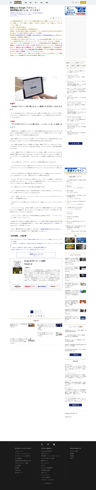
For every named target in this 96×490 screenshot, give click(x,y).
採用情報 (72, 456)
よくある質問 (18, 465)
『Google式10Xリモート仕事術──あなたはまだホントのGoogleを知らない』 (35, 35)
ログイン (77, 2)
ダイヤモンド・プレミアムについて (22, 453)
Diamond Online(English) (46, 451)
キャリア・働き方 (13, 14)
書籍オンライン (44, 460)
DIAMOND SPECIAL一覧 (71, 413)
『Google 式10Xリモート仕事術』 (51, 223)
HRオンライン (44, 472)
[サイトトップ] (17, 2)
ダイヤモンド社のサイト (46, 448)
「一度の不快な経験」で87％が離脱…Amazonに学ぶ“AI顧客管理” (75, 335)
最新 (68, 65)
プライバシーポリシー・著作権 (21, 463)
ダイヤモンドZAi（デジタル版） (48, 458)
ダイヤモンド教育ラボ (46, 477)
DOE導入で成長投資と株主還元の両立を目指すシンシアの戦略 (75, 345)
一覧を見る (75, 354)
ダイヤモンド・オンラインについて (23, 448)
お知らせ (72, 458)
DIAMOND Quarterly (45, 470)
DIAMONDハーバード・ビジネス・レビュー (50, 456)
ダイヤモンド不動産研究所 (46, 467)
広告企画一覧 (68, 417)
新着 (26, 2)
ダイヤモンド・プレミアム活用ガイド (23, 456)
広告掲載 (17, 467)
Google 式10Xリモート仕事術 (25, 14)
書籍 (47, 2)
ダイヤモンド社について (75, 448)
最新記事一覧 (75, 405)
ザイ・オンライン (45, 463)
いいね (83, 65)
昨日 (73, 65)
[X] (41, 444)
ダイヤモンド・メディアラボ (47, 479)
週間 (78, 65)
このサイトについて (19, 451)
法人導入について (19, 472)
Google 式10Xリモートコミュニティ (50, 229)
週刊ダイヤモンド (45, 453)
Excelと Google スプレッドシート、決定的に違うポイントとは (27, 249)
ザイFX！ (43, 465)
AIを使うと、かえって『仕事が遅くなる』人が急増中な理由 (75, 340)
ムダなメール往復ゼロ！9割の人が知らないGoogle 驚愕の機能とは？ (29, 247)
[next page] (40, 311)
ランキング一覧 (75, 143)
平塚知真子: (26, 13)
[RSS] (54, 444)
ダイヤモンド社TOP (74, 451)
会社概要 (72, 453)
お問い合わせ (18, 470)
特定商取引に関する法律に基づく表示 (23, 460)
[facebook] (48, 444)
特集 (42, 2)
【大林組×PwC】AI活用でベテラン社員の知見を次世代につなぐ (75, 350)
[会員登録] (83, 2)
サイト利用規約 (18, 458)
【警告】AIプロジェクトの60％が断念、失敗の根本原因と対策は (75, 330)
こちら (43, 55)
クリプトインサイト (45, 475)
